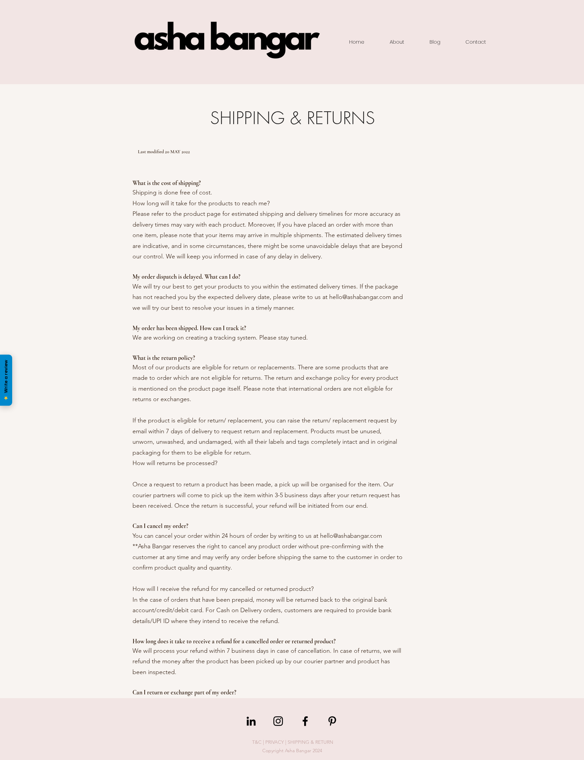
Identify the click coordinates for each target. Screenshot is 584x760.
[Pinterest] (332, 721)
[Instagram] (278, 721)
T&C (257, 742)
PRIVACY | (276, 742)
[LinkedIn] (251, 721)
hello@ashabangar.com (360, 297)
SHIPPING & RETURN (310, 742)
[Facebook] (305, 721)
